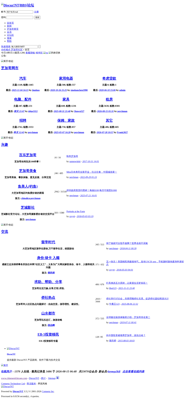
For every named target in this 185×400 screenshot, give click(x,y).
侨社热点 (48, 297)
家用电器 (66, 78)
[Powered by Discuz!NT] (7, 386)
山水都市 (48, 313)
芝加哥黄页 (12, 29)
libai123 (112, 288)
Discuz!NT (11, 354)
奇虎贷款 (109, 78)
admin (122, 90)
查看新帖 (30, 52)
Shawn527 (79, 111)
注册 (36, 12)
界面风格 (42, 383)
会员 (9, 32)
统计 (43, 378)
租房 (109, 99)
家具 (66, 99)
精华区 (39, 52)
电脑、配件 (23, 99)
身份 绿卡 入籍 (48, 258)
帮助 (9, 41)
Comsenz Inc (48, 391)
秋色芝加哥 (72, 156)
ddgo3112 (33, 111)
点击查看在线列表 (133, 371)
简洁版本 (31, 383)
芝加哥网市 (9, 68)
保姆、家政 (66, 120)
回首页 (10, 23)
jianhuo (36, 90)
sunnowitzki (75, 161)
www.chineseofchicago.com (14, 378)
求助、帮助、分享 (48, 282)
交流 (4, 231)
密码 (3, 17)
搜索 (9, 38)
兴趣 (4, 144)
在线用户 (6, 371)
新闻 (9, 26)
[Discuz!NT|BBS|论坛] (17, 5)
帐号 (3, 12)
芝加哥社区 (17, 49)
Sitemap (52, 378)
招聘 (22, 120)
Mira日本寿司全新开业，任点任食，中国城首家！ (91, 172)
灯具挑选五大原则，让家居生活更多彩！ (127, 283)
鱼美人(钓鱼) (28, 186)
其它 (109, 120)
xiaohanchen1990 (79, 90)
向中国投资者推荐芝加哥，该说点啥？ (126, 335)
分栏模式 (5, 49)
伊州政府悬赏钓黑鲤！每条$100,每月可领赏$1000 (91, 190)
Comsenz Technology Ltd (13, 383)
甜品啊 (51, 325)
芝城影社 (28, 207)
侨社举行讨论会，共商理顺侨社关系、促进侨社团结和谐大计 (137, 298)
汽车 (22, 78)
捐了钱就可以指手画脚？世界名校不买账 (127, 243)
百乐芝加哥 (27, 155)
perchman (122, 111)
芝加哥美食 (27, 171)
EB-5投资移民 (48, 334)
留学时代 (48, 242)
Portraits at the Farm (75, 211)
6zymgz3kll (114, 371)
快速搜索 (5, 46)
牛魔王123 (114, 304)
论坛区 (10, 35)
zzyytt (72, 216)
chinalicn (25, 198)
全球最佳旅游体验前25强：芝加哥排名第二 (128, 317)
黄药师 (51, 272)
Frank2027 (122, 132)
